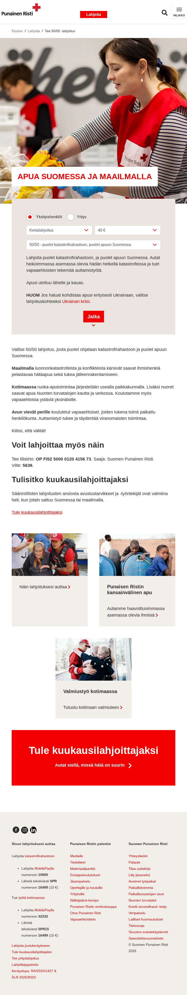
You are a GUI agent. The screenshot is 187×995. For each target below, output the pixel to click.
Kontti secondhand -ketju (148, 907)
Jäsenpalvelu (80, 881)
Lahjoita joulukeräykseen (31, 946)
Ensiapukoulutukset (85, 875)
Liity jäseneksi (139, 875)
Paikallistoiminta (141, 888)
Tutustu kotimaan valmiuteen (91, 707)
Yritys (81, 217)
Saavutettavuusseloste (146, 938)
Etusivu (17, 31)
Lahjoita (93, 14)
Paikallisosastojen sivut (146, 894)
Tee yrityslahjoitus (25, 958)
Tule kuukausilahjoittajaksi (37, 512)
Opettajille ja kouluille (86, 888)
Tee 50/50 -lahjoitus (60, 31)
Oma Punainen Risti (85, 913)
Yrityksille (77, 894)
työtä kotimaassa (32, 898)
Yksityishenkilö (49, 217)
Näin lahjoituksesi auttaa (43, 586)
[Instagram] (24, 830)
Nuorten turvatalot (142, 900)
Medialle (76, 856)
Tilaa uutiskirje (139, 869)
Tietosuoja (136, 926)
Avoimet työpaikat (142, 881)
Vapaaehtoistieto (83, 919)
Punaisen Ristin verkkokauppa (93, 907)
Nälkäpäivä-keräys (84, 900)
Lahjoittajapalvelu (25, 965)
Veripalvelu (137, 913)
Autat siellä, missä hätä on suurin (90, 765)
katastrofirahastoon (40, 856)
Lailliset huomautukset (146, 919)
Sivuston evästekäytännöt (148, 932)
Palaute (134, 862)
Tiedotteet (77, 862)
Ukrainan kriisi (76, 301)
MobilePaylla (44, 868)
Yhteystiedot (138, 856)
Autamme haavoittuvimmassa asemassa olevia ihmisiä (136, 612)
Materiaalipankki (82, 869)
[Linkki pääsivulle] (23, 12)
